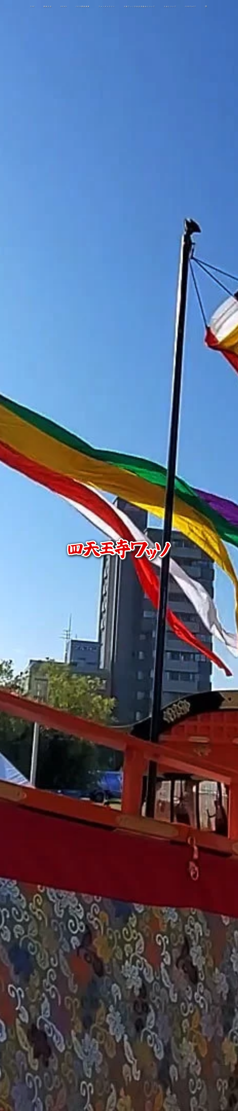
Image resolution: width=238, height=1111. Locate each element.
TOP (32, 6)
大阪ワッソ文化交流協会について (139, 6)
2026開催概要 (83, 6)
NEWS (64, 6)
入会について (170, 6)
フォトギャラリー (106, 6)
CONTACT (190, 6)
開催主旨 (48, 6)
